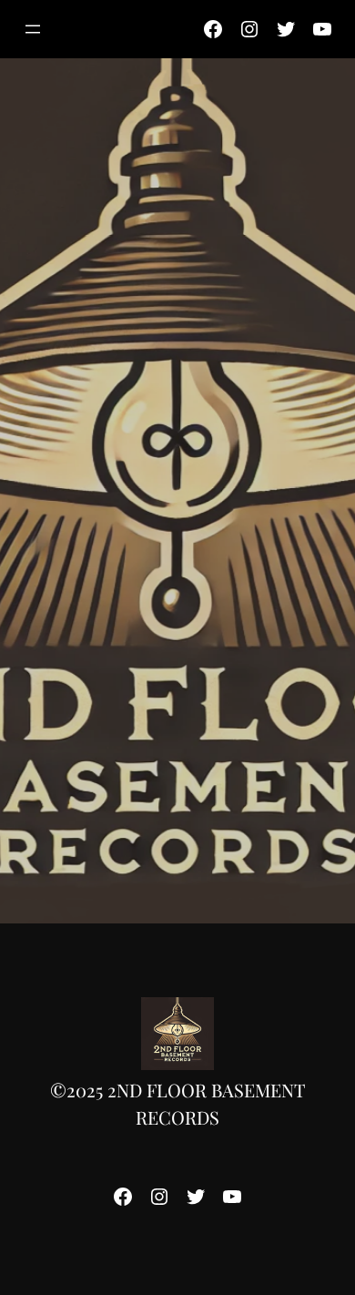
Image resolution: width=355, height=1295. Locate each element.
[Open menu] (33, 29)
